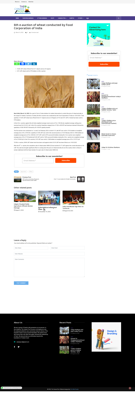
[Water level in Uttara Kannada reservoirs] (93, 135)
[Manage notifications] (130, 388)
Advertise (31, 1)
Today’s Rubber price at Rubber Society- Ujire (109, 109)
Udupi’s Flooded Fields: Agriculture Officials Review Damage (78, 206)
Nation (57, 202)
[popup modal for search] (118, 18)
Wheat (30, 171)
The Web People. (74, 389)
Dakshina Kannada (28, 18)
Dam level (103, 132)
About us (17, 1)
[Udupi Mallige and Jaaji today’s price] (93, 84)
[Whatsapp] (17, 63)
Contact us (24, 1)
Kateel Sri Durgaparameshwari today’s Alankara (111, 96)
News (17, 18)
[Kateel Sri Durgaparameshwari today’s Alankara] (93, 96)
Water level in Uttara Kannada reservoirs (108, 134)
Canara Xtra (61, 18)
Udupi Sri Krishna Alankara (110, 147)
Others (80, 18)
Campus (71, 18)
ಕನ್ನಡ (87, 18)
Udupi (52, 18)
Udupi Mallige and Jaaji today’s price (109, 83)
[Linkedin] (34, 63)
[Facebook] (22, 63)
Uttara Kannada (42, 18)
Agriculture (23, 171)
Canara (81, 200)
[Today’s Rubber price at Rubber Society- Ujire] (93, 109)
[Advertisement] (49, 49)
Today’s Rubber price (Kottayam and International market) (108, 122)
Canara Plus (49, 202)
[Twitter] (28, 63)
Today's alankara (105, 145)
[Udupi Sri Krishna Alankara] (93, 147)
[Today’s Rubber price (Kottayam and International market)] (93, 122)
